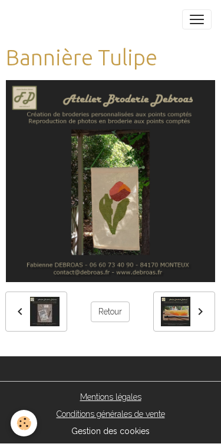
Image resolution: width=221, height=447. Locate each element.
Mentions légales (110, 397)
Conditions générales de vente (111, 414)
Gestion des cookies (110, 431)
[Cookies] (24, 423)
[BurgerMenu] (197, 19)
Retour (110, 311)
